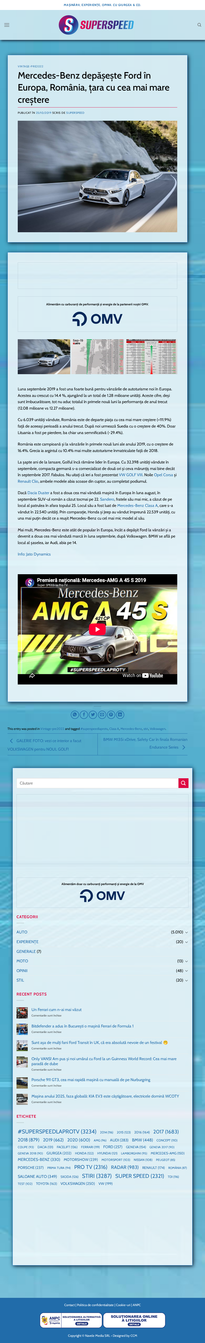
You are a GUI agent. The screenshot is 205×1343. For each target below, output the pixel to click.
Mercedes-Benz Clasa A (137, 505)
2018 (29, 1140)
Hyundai (107, 1153)
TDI (173, 1177)
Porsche (31, 1167)
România (177, 1168)
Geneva (136, 1147)
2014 (106, 1132)
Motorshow (81, 1159)
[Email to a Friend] (102, 715)
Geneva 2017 (162, 1147)
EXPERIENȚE (27, 941)
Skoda (69, 1177)
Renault (153, 1167)
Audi (119, 1140)
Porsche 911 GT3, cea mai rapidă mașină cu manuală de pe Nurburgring (91, 1079)
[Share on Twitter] (93, 715)
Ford (112, 1146)
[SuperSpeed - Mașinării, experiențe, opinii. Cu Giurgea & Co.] (96, 25)
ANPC (137, 1305)
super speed (139, 1176)
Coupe (26, 1147)
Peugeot (165, 1160)
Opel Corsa (163, 474)
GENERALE (26, 951)
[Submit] (183, 783)
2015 (124, 1132)
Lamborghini (134, 1153)
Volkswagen (158, 729)
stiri (146, 729)
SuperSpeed (75, 112)
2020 (78, 1139)
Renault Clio (28, 481)
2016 (142, 1132)
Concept (167, 1140)
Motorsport (116, 1160)
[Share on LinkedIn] (120, 715)
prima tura (59, 1168)
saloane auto (37, 1176)
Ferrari (90, 1147)
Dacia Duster (38, 492)
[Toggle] (186, 932)
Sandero (107, 499)
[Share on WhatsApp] (75, 715)
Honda (84, 1153)
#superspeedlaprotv (94, 729)
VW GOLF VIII (130, 474)
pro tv (91, 1167)
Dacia (45, 1147)
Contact (69, 1305)
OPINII (22, 970)
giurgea (59, 1153)
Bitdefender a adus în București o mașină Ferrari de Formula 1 (83, 1026)
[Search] (199, 25)
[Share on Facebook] (84, 715)
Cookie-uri (123, 1305)
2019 (53, 1139)
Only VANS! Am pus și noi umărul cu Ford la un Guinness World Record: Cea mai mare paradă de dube (104, 1061)
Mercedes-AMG (167, 1153)
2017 (166, 1131)
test (25, 1184)
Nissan (143, 1160)
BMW (142, 1139)
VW (105, 1183)
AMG (100, 1140)
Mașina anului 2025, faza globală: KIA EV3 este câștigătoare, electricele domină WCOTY (105, 1096)
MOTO (22, 961)
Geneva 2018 (30, 1153)
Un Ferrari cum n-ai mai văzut (57, 1009)
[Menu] (7, 25)
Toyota (46, 1184)
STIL (20, 980)
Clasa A (114, 729)
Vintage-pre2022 (30, 66)
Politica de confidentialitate (95, 1305)
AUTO (21, 932)
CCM (133, 1336)
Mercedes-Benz (131, 729)
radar (125, 1167)
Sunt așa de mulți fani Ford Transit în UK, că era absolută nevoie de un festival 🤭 (100, 1042)
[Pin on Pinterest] (111, 715)
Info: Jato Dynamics (34, 554)
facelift (67, 1147)
